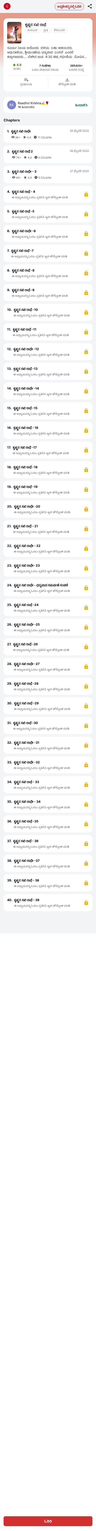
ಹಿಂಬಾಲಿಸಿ (81, 105)
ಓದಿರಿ (48, 1521)
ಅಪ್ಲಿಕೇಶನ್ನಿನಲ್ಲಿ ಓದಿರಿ (69, 6)
